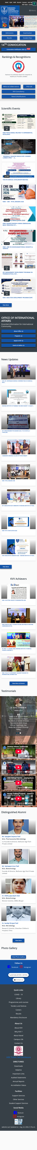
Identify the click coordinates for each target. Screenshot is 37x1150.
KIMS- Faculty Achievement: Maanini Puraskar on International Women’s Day (15, 673)
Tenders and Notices (18, 1006)
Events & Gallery (18, 345)
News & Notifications (18, 96)
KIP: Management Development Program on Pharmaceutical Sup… (18, 273)
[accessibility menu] (34, 4)
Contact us (19, 980)
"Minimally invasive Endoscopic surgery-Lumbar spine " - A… (17, 157)
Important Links (18, 1074)
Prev (4, 716)
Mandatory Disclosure (18, 1017)
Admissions (9, 33)
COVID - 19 (18, 994)
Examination (27, 33)
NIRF (14, 2)
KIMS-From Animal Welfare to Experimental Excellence (18, 133)
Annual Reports (18, 1081)
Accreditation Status (18, 1085)
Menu (33, 10)
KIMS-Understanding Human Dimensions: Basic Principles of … (17, 224)
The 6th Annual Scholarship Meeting (15, 180)
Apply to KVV (18, 340)
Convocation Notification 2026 (18, 49)
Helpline (18, 1070)
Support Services (18, 1095)
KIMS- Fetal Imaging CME (8, 481)
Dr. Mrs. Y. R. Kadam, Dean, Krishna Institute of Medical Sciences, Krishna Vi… (17, 649)
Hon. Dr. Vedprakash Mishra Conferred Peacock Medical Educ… (17, 381)
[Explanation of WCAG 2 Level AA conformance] (18, 1120)
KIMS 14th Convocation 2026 (9, 530)
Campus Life (18, 1039)
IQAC (10, 2)
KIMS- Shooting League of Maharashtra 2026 (14, 600)
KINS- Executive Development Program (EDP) (17, 298)
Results (9, 38)
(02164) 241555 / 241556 (19, 975)
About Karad (18, 1035)
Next (34, 716)
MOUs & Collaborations (11, 87)
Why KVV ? (18, 1032)
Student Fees (27, 38)
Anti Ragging (31, 2)
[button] (3, 22)
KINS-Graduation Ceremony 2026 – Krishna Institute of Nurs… (18, 555)
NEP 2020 (25, 4)
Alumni (19, 2)
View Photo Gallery (18, 957)
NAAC (7, 2)
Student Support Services (18, 1103)
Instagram (27, 967)
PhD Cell (29, 87)
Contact (31, 4)
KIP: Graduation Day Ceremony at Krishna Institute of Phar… (18, 506)
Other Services (18, 1099)
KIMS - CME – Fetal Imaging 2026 (13, 202)
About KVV (18, 1028)
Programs (18, 336)
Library (18, 998)
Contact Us (18, 1043)
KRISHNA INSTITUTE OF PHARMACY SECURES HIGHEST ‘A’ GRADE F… (18, 406)
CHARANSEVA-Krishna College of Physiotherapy (14, 456)
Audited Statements (18, 1077)
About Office (18, 331)
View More (6, 305)
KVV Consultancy (18, 91)
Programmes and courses (18, 1002)
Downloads (18, 1066)
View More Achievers (18, 683)
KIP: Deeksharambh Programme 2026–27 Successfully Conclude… (16, 431)
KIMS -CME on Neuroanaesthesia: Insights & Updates (18, 248)
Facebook (15, 967)
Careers (24, 2)
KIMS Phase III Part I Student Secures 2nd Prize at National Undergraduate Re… (17, 625)
